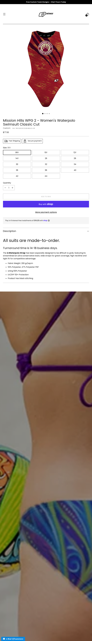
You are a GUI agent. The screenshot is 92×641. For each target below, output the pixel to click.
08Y (17, 152)
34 (75, 164)
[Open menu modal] (4, 14)
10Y (46, 152)
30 (17, 164)
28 (75, 158)
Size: (7, 147)
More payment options (46, 212)
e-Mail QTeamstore (14, 639)
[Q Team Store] (46, 14)
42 (17, 176)
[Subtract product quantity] (5, 187)
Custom (6, 128)
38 (46, 170)
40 (75, 170)
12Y (75, 152)
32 (46, 164)
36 (17, 170)
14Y (17, 158)
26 (46, 158)
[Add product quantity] (12, 187)
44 (46, 176)
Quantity (7, 183)
